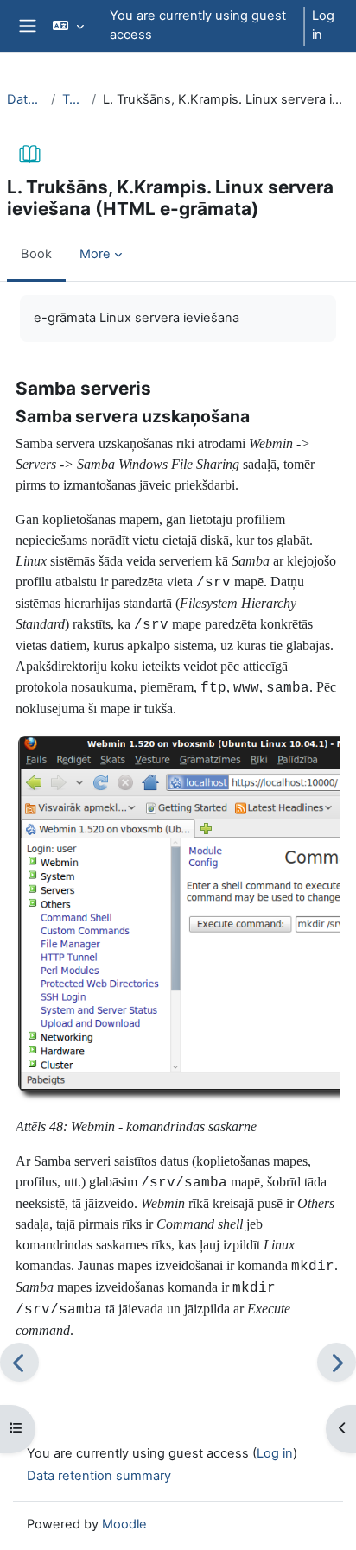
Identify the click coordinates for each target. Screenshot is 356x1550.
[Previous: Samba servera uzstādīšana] (19, 1362)
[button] (67, 26)
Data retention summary (99, 1476)
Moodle (124, 1524)
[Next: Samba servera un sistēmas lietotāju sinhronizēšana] (336, 1362)
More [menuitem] (95, 254)
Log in (323, 25)
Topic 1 (73, 99)
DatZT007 (25, 99)
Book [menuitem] (36, 254)
